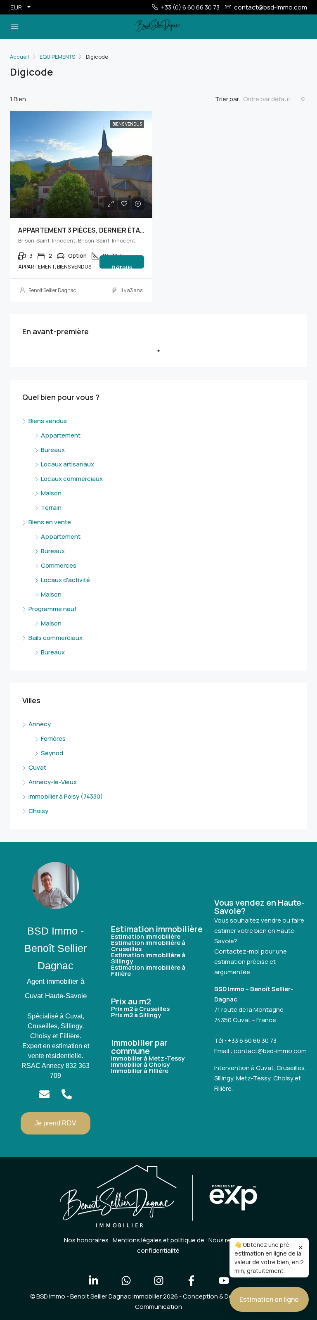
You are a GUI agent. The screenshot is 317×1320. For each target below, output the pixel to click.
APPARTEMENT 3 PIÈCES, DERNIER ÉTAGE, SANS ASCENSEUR (114, 230)
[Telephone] (67, 1094)
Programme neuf (52, 608)
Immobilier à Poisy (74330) (65, 796)
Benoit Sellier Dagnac (52, 290)
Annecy (39, 724)
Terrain (51, 507)
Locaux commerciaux (72, 478)
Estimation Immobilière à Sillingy (148, 958)
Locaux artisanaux (67, 464)
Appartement (60, 435)
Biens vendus (47, 420)
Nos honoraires (86, 1240)
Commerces (58, 565)
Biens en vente (49, 522)
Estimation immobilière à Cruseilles (148, 945)
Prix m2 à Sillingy (136, 1015)
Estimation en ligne (269, 1299)
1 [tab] (162, 354)
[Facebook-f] (191, 1280)
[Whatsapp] (126, 1280)
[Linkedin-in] (93, 1280)
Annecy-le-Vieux (52, 782)
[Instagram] (158, 1280)
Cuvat (37, 767)
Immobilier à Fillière (139, 1070)
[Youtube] (223, 1280)
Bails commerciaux (55, 637)
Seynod (52, 753)
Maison (51, 493)
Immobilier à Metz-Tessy (148, 1058)
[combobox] (274, 99)
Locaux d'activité (65, 580)
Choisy (38, 810)
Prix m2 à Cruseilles (140, 1008)
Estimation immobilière (145, 936)
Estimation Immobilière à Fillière (148, 970)
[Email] (44, 1094)
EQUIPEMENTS (57, 56)
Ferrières (53, 738)
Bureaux (53, 449)
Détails (121, 266)
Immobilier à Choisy (140, 1064)
